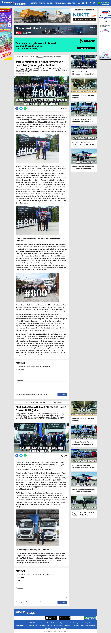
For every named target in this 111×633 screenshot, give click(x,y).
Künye (14, 618)
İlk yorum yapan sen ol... (46, 366)
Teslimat (32, 56)
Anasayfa (19, 56)
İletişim (20, 618)
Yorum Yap (62, 394)
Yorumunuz (19, 380)
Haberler (26, 56)
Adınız (18, 373)
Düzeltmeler (40, 618)
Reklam (26, 618)
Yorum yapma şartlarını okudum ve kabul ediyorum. (31, 394)
